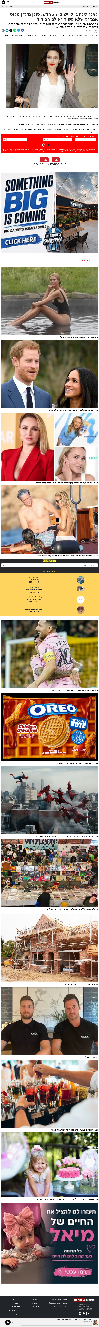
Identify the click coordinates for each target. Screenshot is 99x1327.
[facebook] (22, 30)
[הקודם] (3, 1322)
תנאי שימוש (16, 1307)
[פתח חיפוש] (8, 2)
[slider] (56, 1325)
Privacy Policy (79, 151)
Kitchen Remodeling (59, 1299)
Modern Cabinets (60, 1307)
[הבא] (13, 1322)
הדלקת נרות (94, 6)
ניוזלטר (17, 1314)
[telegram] (18, 30)
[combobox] (49, 565)
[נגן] (8, 1322)
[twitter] (10, 30)
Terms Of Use (87, 151)
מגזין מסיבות (35, 1303)
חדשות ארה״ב (34, 1299)
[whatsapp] (14, 30)
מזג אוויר (85, 6)
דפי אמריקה (35, 1307)
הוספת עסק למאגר (14, 1311)
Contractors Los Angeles (58, 1303)
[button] (4, 139)
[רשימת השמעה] (18, 1322)
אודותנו (17, 1303)
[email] (3, 30)
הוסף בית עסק (49, 571)
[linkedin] (7, 30)
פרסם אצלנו (16, 1299)
